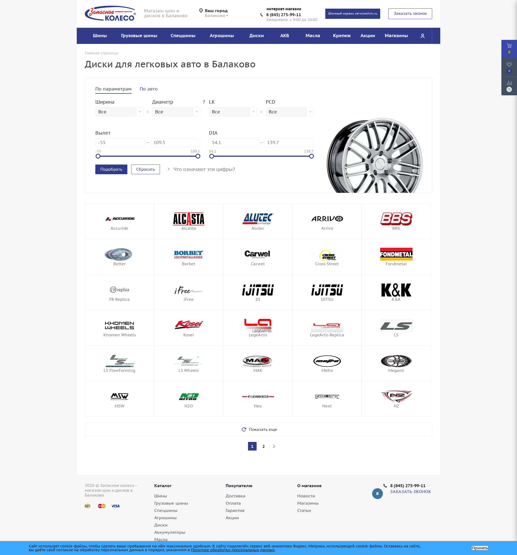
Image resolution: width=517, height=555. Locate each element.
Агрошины (165, 517)
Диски (160, 525)
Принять (480, 548)
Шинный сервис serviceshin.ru (352, 13)
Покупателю (239, 485)
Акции (232, 517)
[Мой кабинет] (422, 36)
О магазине (309, 485)
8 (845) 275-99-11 (283, 14)
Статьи (304, 510)
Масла (160, 539)
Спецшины (165, 510)
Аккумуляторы (169, 532)
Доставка (235, 495)
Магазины (308, 503)
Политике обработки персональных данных (233, 549)
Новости (306, 495)
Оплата (233, 503)
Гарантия (235, 510)
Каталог (163, 485)
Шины (160, 495)
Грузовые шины (171, 503)
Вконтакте (377, 493)
